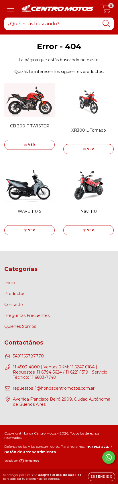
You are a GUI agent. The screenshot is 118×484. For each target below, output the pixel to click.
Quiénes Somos (20, 326)
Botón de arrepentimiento (30, 452)
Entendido (102, 477)
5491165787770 (28, 356)
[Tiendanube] (22, 461)
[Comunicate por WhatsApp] (108, 457)
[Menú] (10, 8)
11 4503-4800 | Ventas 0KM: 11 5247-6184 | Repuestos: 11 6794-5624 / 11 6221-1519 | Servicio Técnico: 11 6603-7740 (60, 372)
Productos (14, 293)
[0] (106, 10)
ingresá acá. (97, 446)
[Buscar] (106, 23)
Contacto (13, 304)
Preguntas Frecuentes (27, 315)
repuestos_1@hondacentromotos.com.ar (54, 388)
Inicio (9, 282)
